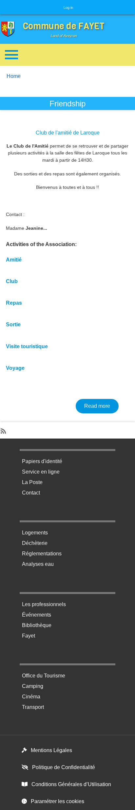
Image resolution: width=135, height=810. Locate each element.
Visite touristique (27, 346)
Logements (35, 532)
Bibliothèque (36, 625)
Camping (32, 686)
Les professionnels (44, 604)
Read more (101, 406)
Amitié (14, 259)
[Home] (9, 29)
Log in (68, 7)
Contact (31, 492)
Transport (33, 707)
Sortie (13, 324)
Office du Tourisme (43, 675)
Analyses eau (38, 564)
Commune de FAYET (64, 26)
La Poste (32, 482)
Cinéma (31, 696)
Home (14, 76)
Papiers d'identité (42, 461)
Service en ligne (41, 472)
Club (12, 281)
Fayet (28, 636)
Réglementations (42, 553)
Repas (14, 303)
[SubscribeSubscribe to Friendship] (2, 429)
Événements (36, 615)
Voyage (15, 368)
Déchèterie (35, 543)
